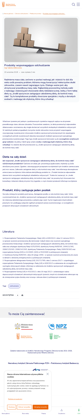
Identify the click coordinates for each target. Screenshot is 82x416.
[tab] (41, 225)
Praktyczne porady (35, 13)
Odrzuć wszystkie (24, 407)
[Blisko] (47, 374)
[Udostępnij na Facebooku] (18, 295)
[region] (27, 391)
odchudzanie (14, 286)
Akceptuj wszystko (40, 407)
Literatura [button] (9, 231)
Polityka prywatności (15, 399)
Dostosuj (12, 407)
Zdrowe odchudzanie (21, 13)
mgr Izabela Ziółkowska (13, 68)
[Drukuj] (22, 295)
